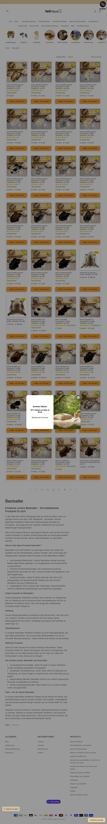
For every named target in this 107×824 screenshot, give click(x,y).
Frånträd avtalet (96, 820)
